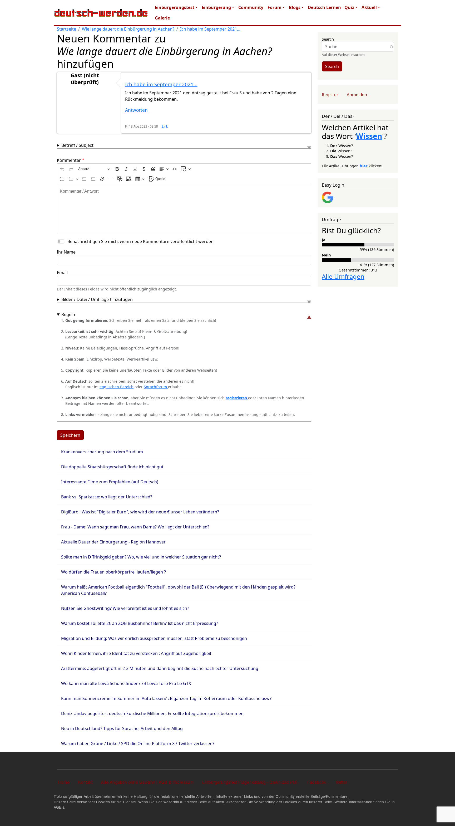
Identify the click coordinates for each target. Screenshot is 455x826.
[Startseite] (101, 12)
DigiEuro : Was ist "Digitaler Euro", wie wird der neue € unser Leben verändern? (140, 512)
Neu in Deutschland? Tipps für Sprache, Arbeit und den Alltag (122, 728)
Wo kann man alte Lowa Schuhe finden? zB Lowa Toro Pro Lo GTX (126, 683)
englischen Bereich (116, 386)
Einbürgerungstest (174, 7)
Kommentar (69, 160)
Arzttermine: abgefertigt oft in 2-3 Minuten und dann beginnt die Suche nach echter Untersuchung (159, 668)
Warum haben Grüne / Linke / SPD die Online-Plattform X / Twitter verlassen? (137, 743)
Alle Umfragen (343, 276)
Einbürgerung (216, 7)
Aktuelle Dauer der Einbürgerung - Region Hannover (113, 542)
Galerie (162, 18)
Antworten (136, 110)
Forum (274, 7)
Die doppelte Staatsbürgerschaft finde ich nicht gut (112, 467)
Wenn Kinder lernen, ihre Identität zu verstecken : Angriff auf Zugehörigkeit (136, 653)
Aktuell (369, 7)
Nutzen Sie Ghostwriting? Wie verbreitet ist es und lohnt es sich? (125, 608)
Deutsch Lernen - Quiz (331, 7)
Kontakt (85, 782)
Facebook (316, 782)
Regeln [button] (68, 314)
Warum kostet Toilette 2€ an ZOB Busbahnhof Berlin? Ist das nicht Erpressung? (139, 623)
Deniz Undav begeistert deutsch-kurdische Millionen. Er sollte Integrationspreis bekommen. (153, 713)
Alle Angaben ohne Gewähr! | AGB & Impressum (147, 782)
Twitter (341, 782)
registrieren (237, 397)
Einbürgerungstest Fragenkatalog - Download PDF (250, 782)
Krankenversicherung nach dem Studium (102, 452)
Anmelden (357, 95)
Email (62, 272)
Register (330, 95)
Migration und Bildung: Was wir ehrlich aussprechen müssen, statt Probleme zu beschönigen (154, 638)
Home (64, 782)
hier (364, 165)
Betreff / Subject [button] (77, 145)
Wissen (369, 136)
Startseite (66, 29)
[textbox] (184, 209)
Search (328, 39)
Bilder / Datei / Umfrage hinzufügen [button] (97, 299)
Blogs (294, 7)
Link (165, 126)
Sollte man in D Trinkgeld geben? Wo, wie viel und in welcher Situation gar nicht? (141, 557)
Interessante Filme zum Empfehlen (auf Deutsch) (109, 482)
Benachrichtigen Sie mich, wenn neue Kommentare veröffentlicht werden (140, 241)
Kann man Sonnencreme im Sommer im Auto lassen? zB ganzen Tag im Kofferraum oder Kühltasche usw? (166, 698)
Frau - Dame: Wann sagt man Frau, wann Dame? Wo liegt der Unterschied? (135, 527)
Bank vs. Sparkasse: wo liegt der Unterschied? (106, 497)
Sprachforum (156, 386)
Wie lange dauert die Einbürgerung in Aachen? (128, 29)
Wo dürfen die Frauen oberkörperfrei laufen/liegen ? (113, 572)
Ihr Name (66, 252)
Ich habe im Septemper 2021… (210, 29)
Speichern (70, 435)
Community (250, 7)
